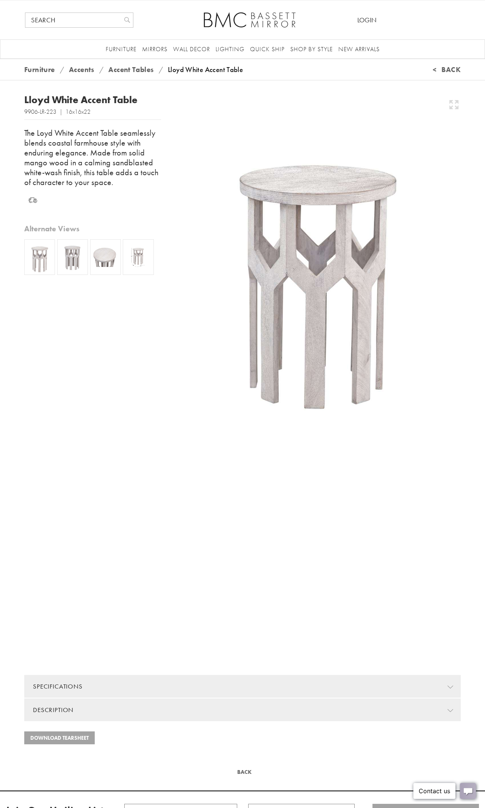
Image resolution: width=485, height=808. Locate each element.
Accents (81, 69)
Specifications (58, 686)
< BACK (447, 69)
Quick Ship (267, 49)
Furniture (121, 49)
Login (367, 20)
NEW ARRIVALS (359, 49)
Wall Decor (191, 49)
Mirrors (154, 49)
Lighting (230, 49)
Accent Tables (130, 69)
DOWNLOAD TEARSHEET (59, 737)
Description (53, 710)
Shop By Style (311, 49)
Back (244, 772)
